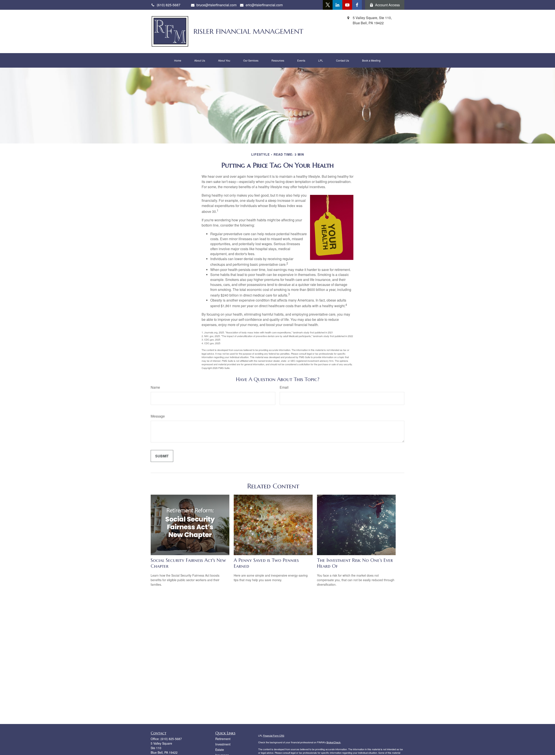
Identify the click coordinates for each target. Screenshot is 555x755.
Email (284, 387)
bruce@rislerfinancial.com (216, 4)
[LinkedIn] (337, 5)
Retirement (222, 739)
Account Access (387, 4)
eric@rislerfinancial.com (264, 4)
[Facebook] (357, 5)
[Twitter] (328, 5)
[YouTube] (347, 5)
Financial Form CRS (273, 735)
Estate (219, 749)
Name (155, 387)
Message (158, 416)
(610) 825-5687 (171, 739)
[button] (177, 60)
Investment (222, 744)
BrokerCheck (333, 742)
